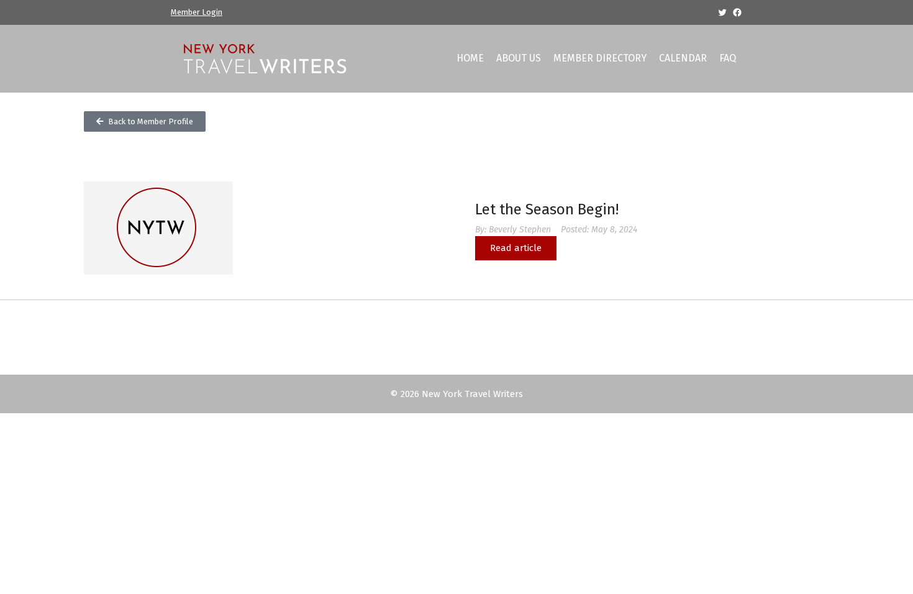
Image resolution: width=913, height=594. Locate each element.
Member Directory (600, 58)
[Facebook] (737, 12)
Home (470, 58)
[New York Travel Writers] (264, 57)
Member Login (196, 12)
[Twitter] (722, 12)
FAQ (727, 58)
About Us (518, 58)
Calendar (683, 58)
